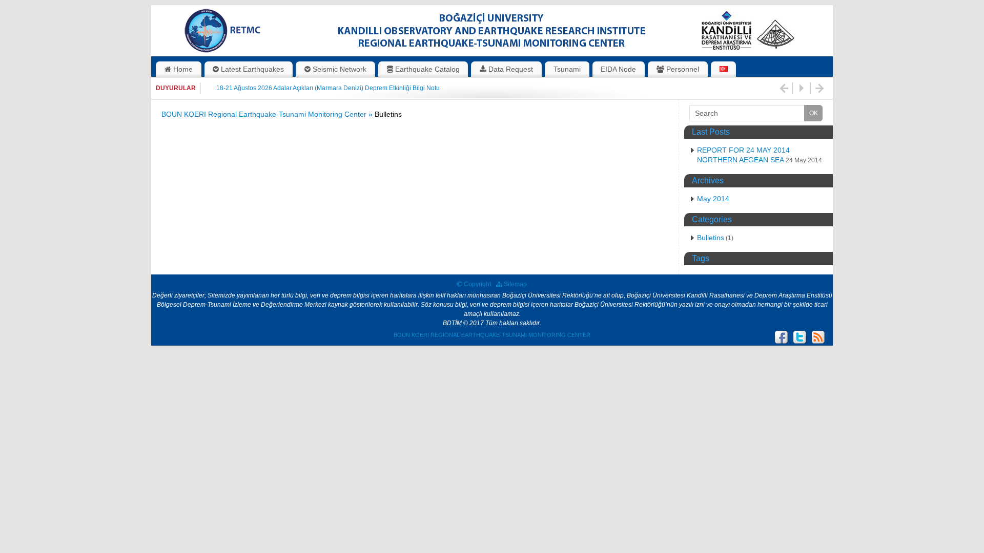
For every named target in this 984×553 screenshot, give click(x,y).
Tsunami (567, 69)
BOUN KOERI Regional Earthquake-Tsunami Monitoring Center (492, 335)
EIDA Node (618, 69)
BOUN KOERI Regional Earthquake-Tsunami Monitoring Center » (268, 114)
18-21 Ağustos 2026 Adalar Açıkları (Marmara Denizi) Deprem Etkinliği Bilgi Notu (328, 88)
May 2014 (713, 199)
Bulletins (710, 237)
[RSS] (818, 337)
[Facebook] (781, 337)
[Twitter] (800, 337)
